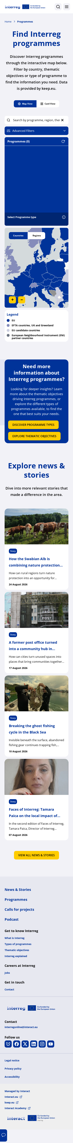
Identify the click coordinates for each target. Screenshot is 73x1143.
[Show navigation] (66, 6)
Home (8, 21)
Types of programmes (18, 944)
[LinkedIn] (33, 1044)
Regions (37, 235)
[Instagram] (42, 1044)
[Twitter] (25, 1044)
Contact (9, 989)
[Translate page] (3, 1135)
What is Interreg (14, 938)
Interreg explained (16, 956)
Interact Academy (15, 1108)
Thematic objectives (17, 950)
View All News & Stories (36, 855)
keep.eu (9, 1102)
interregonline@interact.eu (21, 1027)
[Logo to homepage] (25, 6)
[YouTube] (50, 1044)
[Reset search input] (62, 120)
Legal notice (12, 1060)
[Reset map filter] (64, 141)
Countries (18, 235)
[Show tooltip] (64, 217)
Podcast (12, 919)
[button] (12, 299)
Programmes (25, 21)
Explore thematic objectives (34, 436)
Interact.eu (11, 1096)
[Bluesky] (8, 1044)
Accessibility (12, 1076)
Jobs (7, 972)
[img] (36, 268)
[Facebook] (16, 1044)
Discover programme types (33, 425)
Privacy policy (13, 1068)
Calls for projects (19, 909)
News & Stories (18, 889)
